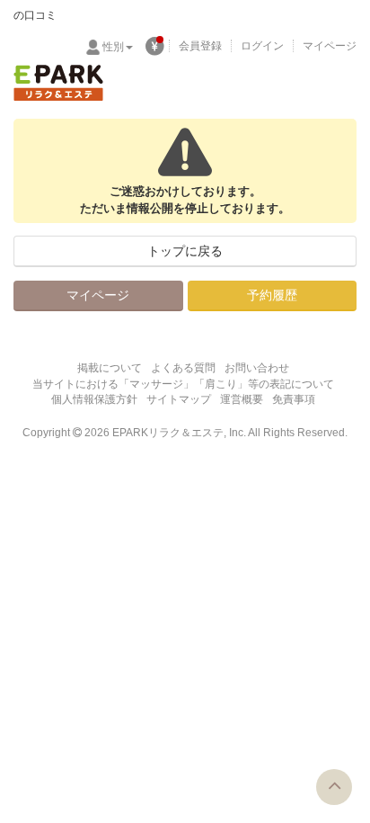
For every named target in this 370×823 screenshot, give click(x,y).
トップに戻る (185, 251)
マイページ (330, 46)
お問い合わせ (257, 368)
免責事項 (293, 399)
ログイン (262, 46)
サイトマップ (178, 399)
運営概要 (241, 399)
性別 (113, 46)
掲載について (109, 368)
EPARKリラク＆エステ (58, 83)
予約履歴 (272, 295)
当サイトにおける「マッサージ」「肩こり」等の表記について (183, 384)
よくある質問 (183, 368)
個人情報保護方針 (94, 399)
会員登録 (200, 46)
